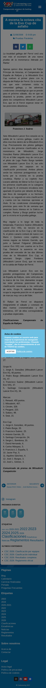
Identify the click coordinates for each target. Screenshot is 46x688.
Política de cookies (24, 351)
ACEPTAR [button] (10, 351)
